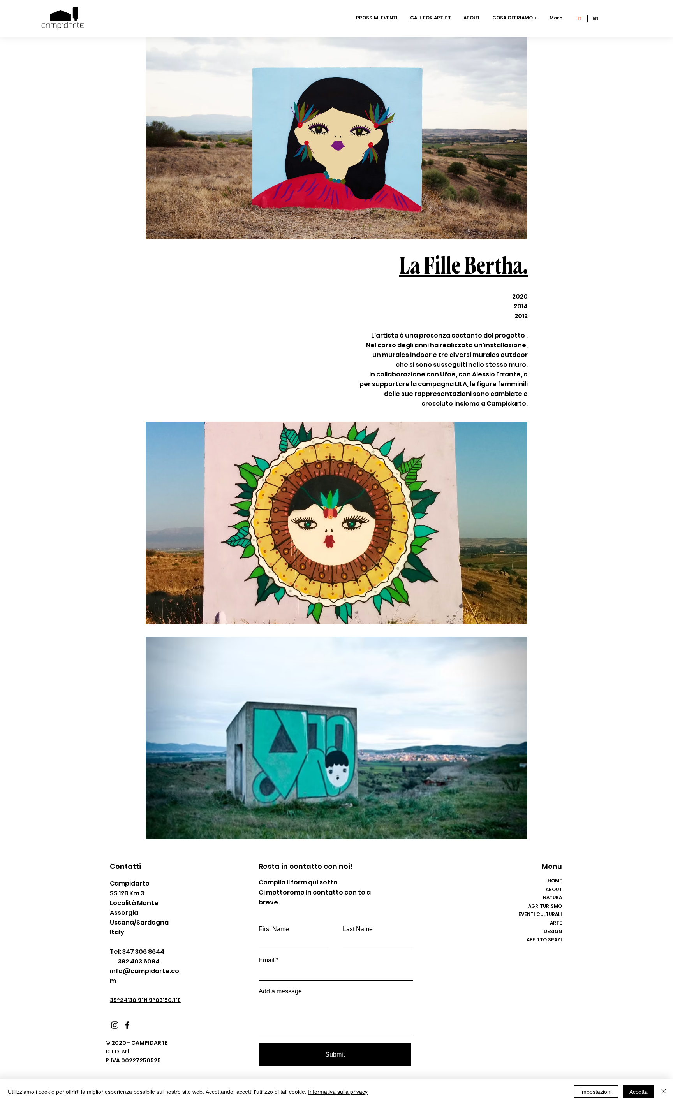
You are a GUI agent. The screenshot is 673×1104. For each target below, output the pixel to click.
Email (267, 960)
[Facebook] (127, 1025)
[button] (515, 18)
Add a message (280, 991)
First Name (274, 929)
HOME (555, 880)
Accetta (638, 1091)
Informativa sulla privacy (338, 1091)
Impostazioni (595, 1091)
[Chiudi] (663, 1091)
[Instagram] (115, 1025)
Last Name (358, 929)
